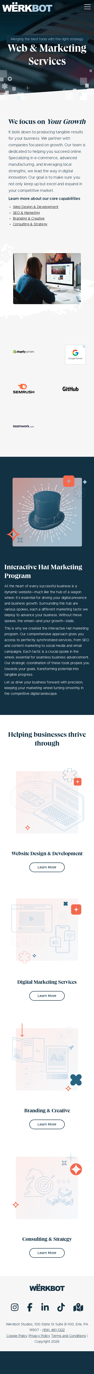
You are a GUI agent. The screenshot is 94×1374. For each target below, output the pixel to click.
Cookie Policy (17, 1336)
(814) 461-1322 (53, 1330)
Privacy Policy (39, 1336)
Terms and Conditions (68, 1336)
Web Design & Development (35, 207)
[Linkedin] (45, 1307)
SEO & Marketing (26, 213)
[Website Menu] (87, 7)
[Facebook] (30, 1307)
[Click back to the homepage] (27, 7)
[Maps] (78, 1307)
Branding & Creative (29, 218)
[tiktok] (61, 1307)
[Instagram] (14, 1307)
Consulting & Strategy (30, 224)
